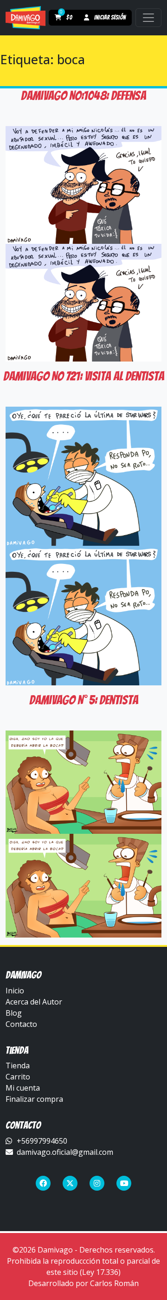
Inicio (15, 990)
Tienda (18, 1065)
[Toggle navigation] (148, 17)
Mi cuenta (23, 1088)
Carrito (18, 1077)
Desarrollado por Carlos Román (83, 1283)
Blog (14, 1013)
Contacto (21, 1024)
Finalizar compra (34, 1099)
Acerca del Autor (34, 1002)
